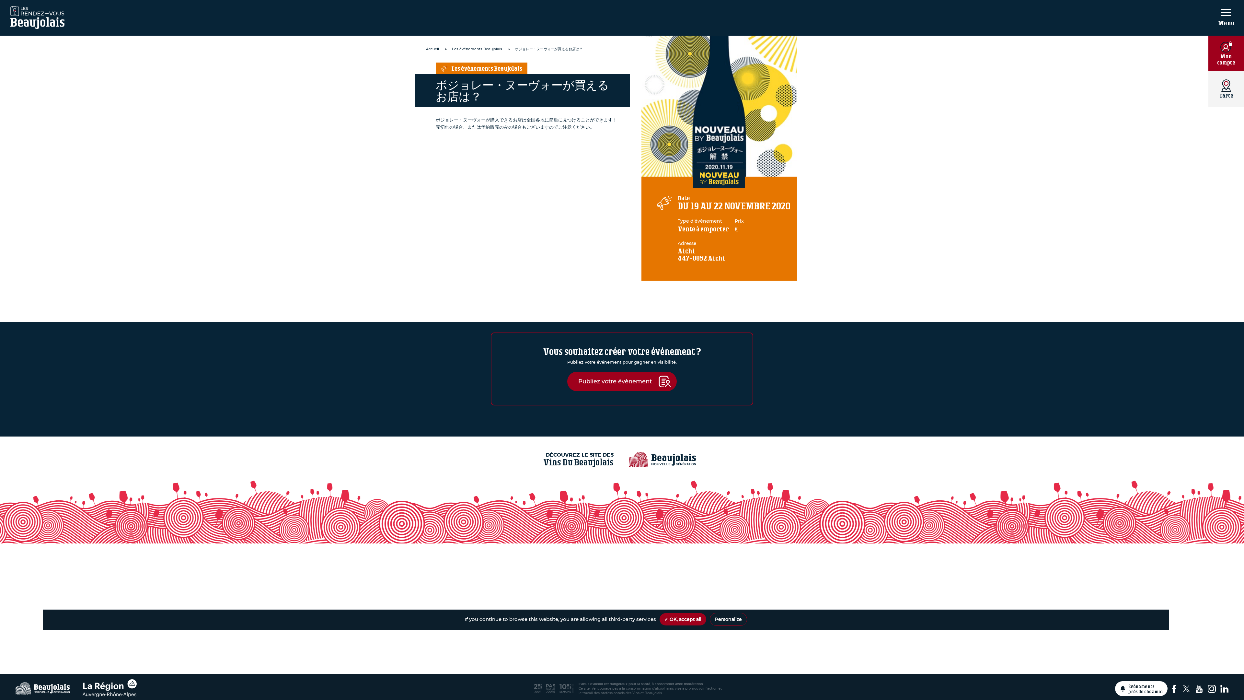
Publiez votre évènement (615, 381)
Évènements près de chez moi (1145, 689)
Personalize (728, 619)
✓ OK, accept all (682, 619)
